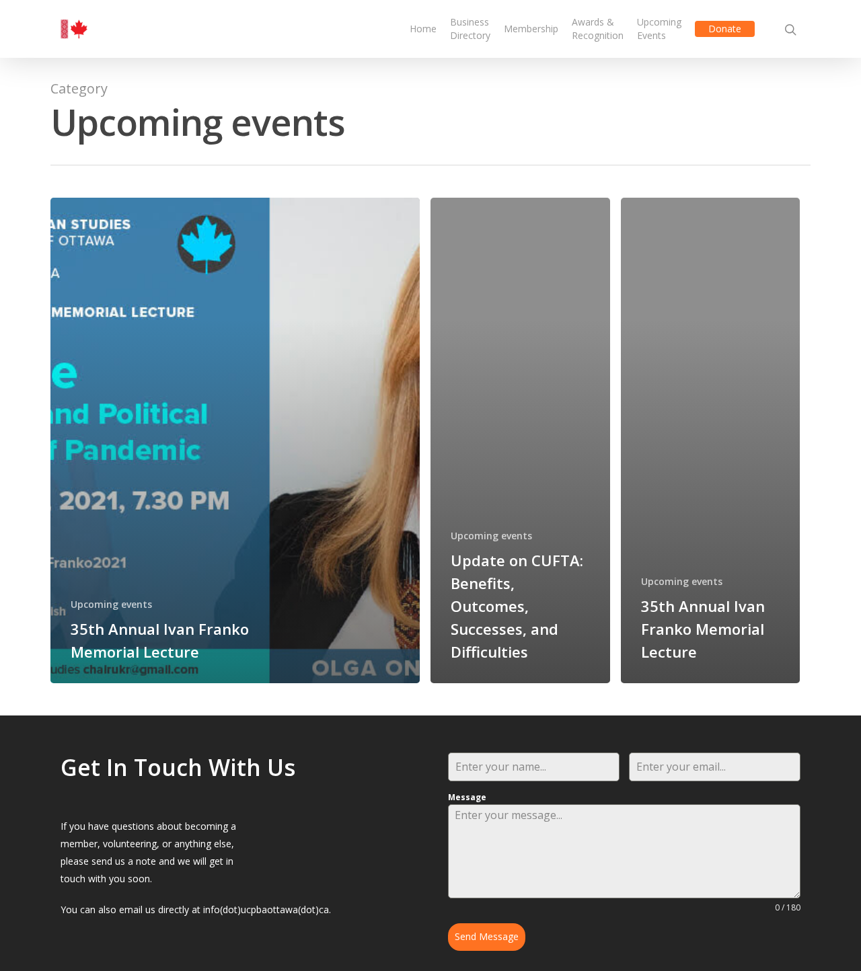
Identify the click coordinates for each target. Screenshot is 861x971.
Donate (724, 28)
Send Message (487, 936)
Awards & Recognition (598, 28)
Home (423, 28)
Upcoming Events (659, 28)
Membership (531, 28)
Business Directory (470, 28)
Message (467, 797)
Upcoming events (111, 604)
